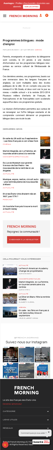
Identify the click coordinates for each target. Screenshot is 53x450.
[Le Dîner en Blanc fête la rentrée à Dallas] (10, 298)
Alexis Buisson (25, 274)
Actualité (8, 174)
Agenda (38, 50)
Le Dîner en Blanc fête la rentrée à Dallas (34, 298)
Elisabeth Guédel (26, 302)
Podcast (8, 200)
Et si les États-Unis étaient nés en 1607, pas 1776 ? (19, 195)
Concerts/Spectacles (15, 157)
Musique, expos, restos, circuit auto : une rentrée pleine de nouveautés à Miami (20, 182)
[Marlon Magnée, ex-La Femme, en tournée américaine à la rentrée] (10, 283)
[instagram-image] (10, 354)
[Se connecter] (41, 15)
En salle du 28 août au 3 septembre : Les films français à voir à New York (20, 139)
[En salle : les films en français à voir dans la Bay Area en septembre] (10, 312)
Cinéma (7, 144)
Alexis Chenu (24, 290)
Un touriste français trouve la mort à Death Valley (20, 207)
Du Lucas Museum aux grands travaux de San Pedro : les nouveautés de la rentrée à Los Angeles (18, 166)
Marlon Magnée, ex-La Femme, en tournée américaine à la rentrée (19, 152)
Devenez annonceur (12, 403)
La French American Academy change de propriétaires (33, 269)
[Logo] (23, 16)
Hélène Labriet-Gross (28, 318)
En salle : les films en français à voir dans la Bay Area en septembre (34, 313)
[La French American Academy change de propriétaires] (10, 270)
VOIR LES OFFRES (31, 7)
